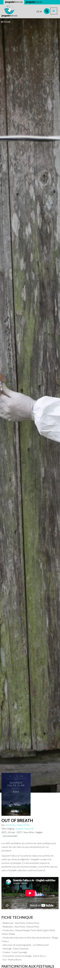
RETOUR (5, 21)
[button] (53, 11)
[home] (9, 11)
